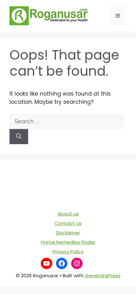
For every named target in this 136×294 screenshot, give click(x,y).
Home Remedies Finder (68, 242)
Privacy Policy (68, 251)
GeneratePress (103, 275)
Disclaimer (68, 232)
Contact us (68, 223)
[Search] (18, 136)
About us (68, 213)
